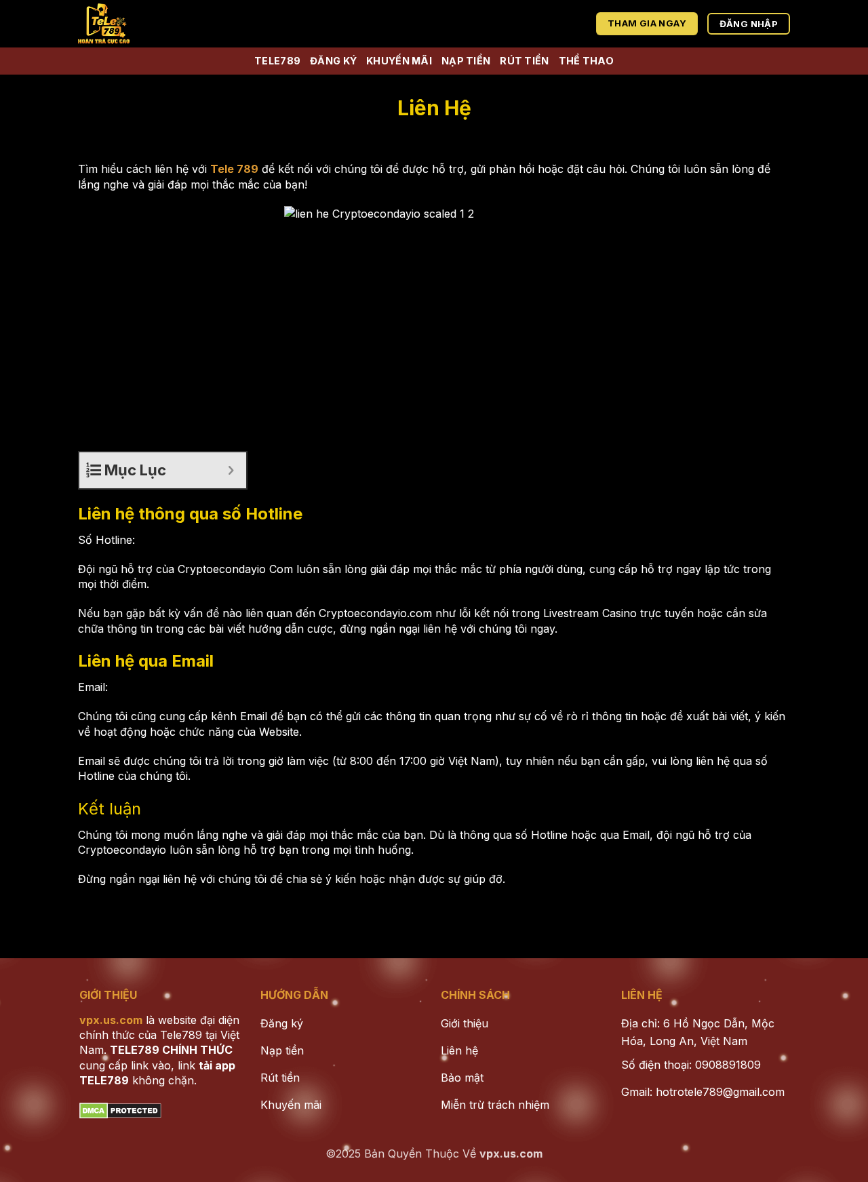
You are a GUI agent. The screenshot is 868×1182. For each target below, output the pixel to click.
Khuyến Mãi (399, 60)
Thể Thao (586, 60)
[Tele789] (150, 23)
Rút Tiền (524, 60)
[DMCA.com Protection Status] (120, 1109)
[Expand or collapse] (230, 470)
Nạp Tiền (465, 60)
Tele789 (277, 60)
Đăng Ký (333, 60)
